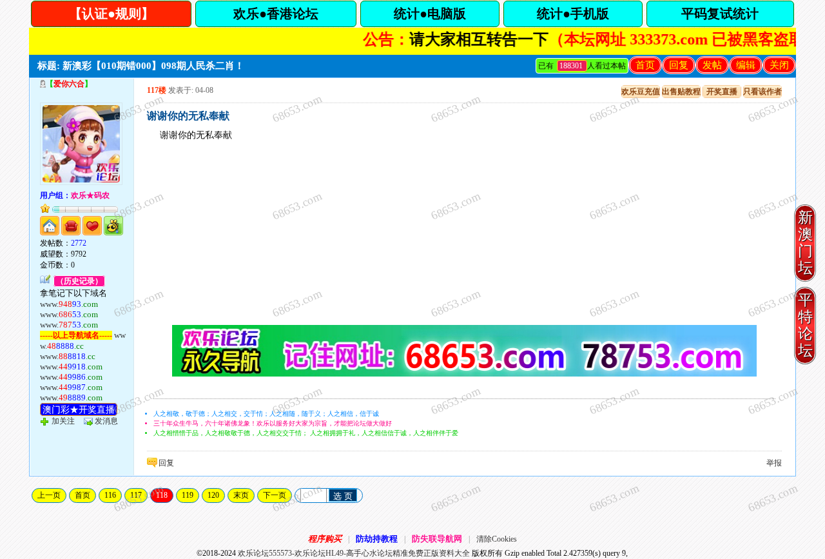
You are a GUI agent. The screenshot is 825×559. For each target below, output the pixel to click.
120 (213, 495)
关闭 (779, 65)
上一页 (49, 495)
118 (162, 495)
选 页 (343, 496)
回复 (678, 65)
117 (136, 495)
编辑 (745, 65)
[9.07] (464, 373)
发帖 (712, 65)
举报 (774, 462)
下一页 (274, 495)
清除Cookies (496, 539)
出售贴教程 (681, 91)
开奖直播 (721, 91)
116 (110, 495)
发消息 (106, 421)
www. (69, 304)
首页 (645, 65)
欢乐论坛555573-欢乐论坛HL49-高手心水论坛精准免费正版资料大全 (354, 553)
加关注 (63, 421)
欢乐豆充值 (640, 91)
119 (187, 495)
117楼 (156, 90)
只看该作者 (762, 91)
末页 (241, 495)
